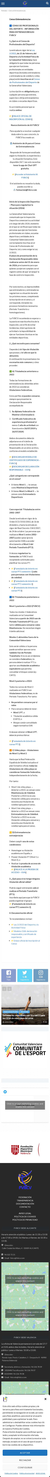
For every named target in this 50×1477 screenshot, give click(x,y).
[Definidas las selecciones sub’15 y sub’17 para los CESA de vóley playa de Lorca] (25, 1005)
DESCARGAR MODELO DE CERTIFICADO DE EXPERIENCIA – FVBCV (24, 460)
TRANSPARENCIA (25, 1200)
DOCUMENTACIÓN (25, 1203)
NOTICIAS (24, 1012)
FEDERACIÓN (25, 1197)
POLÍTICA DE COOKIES (25, 1216)
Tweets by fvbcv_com (25, 1105)
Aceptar (25, 1453)
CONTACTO (25, 1207)
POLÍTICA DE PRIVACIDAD (25, 1220)
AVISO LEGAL (40, 1473)
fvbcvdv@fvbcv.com (18, 1377)
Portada (4, 11)
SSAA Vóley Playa (11, 1012)
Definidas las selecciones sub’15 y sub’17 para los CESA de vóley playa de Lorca (24, 1017)
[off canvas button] (3, 3)
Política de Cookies (11, 1473)
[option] (25, 1005)
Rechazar (25, 1460)
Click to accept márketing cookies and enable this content (25, 1105)
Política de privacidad (26, 1473)
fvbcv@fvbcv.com (17, 1258)
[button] (45, 1399)
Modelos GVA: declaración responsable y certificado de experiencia (24, 934)
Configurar (25, 1467)
